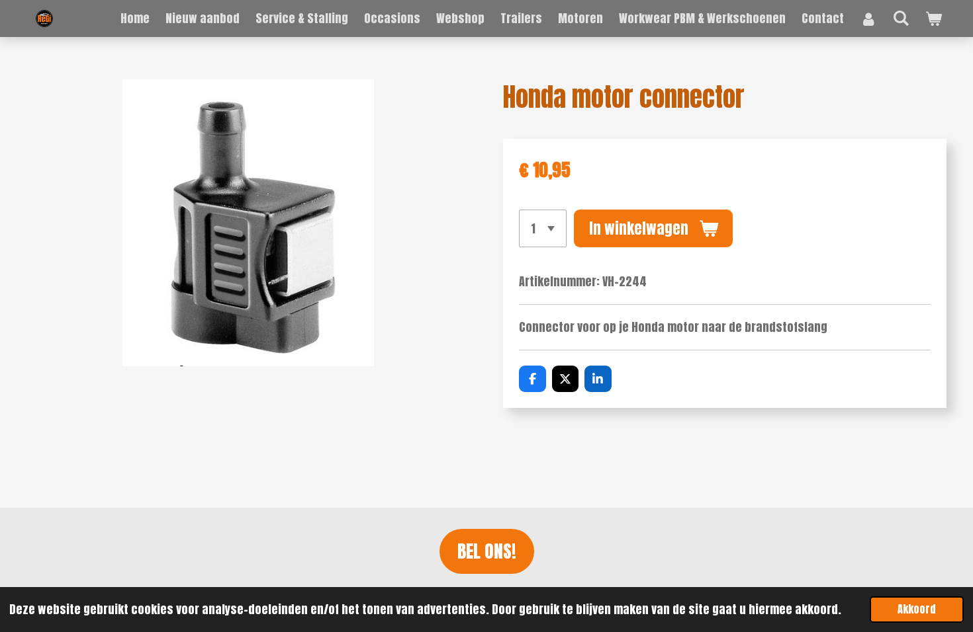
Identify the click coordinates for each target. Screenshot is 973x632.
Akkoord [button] (917, 609)
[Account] (868, 18)
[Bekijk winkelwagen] (933, 18)
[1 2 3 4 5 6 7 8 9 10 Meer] (543, 228)
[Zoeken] (901, 17)
